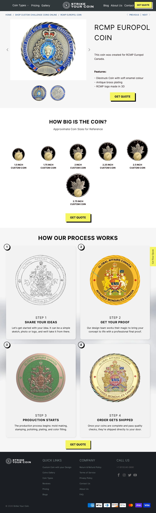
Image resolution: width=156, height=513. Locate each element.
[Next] (89, 49)
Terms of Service (88, 472)
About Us (84, 489)
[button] (20, 6)
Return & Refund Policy (90, 467)
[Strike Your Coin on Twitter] (130, 475)
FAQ (81, 494)
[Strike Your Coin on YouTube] (135, 475)
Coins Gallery (49, 472)
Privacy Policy (86, 478)
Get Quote (143, 5)
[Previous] (7, 49)
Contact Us (85, 483)
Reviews (46, 483)
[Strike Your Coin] (78, 6)
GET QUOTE (78, 217)
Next (145, 15)
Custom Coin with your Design (57, 467)
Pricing (46, 489)
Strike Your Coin (21, 506)
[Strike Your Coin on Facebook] (119, 475)
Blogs (45, 494)
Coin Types (48, 478)
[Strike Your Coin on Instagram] (124, 475)
